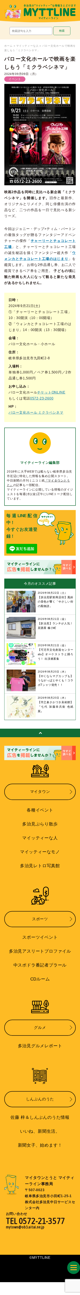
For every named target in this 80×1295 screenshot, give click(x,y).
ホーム (8, 45)
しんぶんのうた (40, 1099)
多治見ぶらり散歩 (40, 824)
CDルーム (40, 979)
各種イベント (40, 810)
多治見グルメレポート (40, 1045)
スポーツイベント (40, 937)
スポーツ (40, 919)
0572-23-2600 (42, 398)
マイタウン (40, 791)
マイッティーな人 (27, 45)
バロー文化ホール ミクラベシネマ (36, 412)
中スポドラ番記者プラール (40, 965)
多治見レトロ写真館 (40, 865)
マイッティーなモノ (40, 851)
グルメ (40, 1027)
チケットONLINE (51, 392)
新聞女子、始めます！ (40, 1145)
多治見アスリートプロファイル (40, 951)
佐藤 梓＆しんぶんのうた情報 (40, 1117)
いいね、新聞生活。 (40, 1131)
